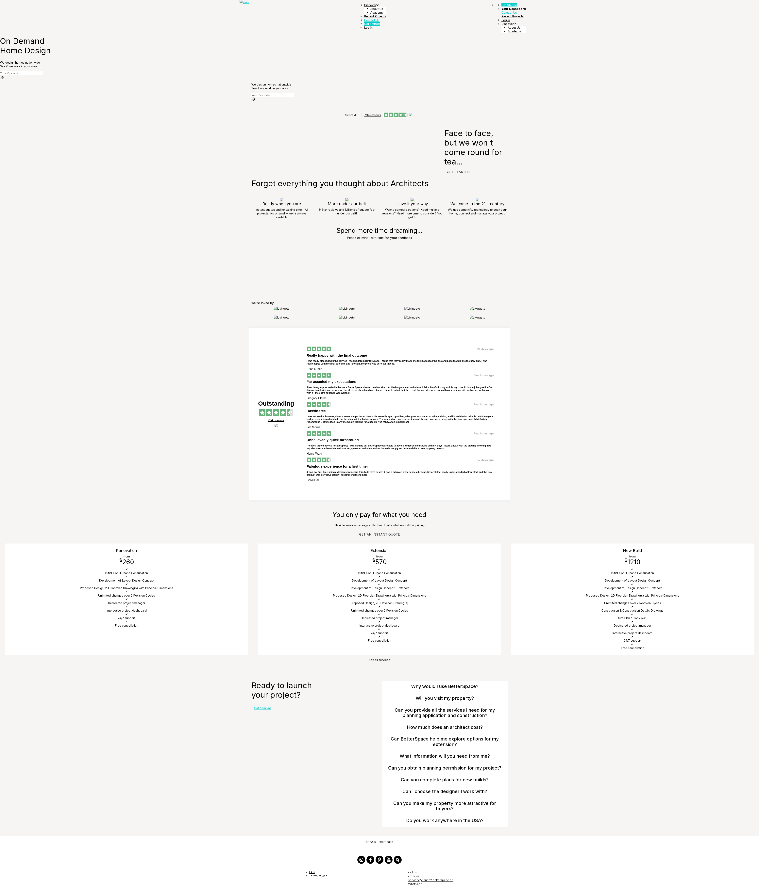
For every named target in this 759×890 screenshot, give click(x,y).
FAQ (312, 872)
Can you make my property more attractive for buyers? (444, 806)
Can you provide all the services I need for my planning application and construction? (445, 712)
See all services (379, 660)
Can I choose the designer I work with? (444, 791)
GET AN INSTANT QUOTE (379, 534)
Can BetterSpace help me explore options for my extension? (445, 741)
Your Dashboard (513, 9)
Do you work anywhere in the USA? (444, 820)
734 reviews (372, 115)
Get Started (262, 708)
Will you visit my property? (445, 698)
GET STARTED (458, 172)
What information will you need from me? (445, 756)
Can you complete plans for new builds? (445, 780)
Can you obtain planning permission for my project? (444, 768)
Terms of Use (318, 876)
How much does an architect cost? (445, 727)
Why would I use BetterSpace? (444, 686)
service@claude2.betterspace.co (430, 880)
